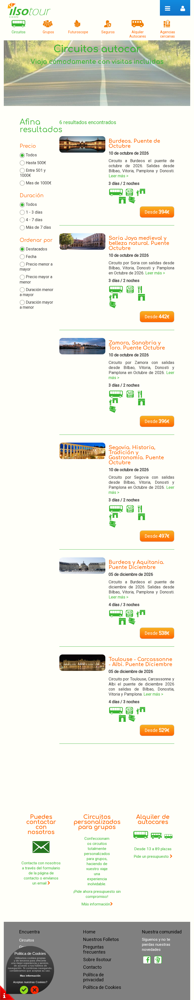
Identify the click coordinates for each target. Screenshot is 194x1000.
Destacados (36, 249)
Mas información (30, 975)
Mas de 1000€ (39, 183)
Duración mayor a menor (36, 305)
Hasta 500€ (36, 162)
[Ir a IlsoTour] (29, 10)
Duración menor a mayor (36, 292)
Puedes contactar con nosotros (41, 824)
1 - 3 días (34, 212)
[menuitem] (18, 28)
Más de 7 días (38, 227)
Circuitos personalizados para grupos (97, 822)
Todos (31, 155)
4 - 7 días (34, 219)
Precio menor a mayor (36, 267)
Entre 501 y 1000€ (33, 173)
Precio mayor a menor (36, 279)
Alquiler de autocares (152, 819)
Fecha (31, 256)
